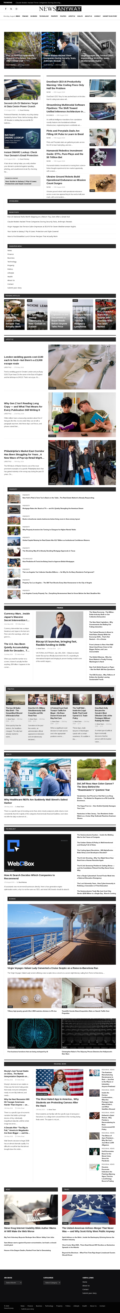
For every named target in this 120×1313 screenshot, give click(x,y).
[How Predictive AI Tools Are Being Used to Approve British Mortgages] (14, 562)
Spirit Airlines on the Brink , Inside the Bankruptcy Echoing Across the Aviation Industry (88, 1238)
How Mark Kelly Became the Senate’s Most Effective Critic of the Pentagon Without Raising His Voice (103, 714)
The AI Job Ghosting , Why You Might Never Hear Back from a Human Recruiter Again (95, 859)
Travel (66, 1189)
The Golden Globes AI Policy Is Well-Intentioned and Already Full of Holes (95, 844)
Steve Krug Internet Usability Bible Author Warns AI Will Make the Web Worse (30, 1229)
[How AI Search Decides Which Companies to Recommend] (37, 853)
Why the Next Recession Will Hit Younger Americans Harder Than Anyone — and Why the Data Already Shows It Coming (16, 1102)
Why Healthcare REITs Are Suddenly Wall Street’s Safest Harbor (36, 801)
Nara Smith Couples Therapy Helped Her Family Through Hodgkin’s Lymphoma (82, 317)
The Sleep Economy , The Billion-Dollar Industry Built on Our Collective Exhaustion (101, 614)
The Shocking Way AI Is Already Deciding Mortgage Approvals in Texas (48, 551)
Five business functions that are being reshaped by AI (28, 1052)
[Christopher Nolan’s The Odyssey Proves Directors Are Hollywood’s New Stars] (89, 1033)
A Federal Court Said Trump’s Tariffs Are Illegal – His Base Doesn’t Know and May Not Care (59, 713)
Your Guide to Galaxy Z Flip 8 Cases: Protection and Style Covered (21, 182)
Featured (11, 1047)
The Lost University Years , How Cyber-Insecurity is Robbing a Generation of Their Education (96, 884)
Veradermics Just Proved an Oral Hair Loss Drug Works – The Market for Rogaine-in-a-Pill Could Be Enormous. (95, 798)
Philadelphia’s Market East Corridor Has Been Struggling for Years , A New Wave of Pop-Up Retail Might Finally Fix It (24, 454)
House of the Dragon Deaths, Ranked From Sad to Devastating (27, 1250)
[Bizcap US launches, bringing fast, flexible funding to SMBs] (59, 624)
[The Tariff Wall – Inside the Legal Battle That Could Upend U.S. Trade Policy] (82, 699)
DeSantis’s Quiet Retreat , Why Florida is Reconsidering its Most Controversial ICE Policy (108, 1122)
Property (54, 16)
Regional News (42, 1094)
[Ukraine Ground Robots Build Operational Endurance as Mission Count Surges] (103, 183)
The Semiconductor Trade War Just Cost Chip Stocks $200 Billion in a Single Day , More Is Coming (96, 892)
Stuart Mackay (11, 65)
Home (84, 1282)
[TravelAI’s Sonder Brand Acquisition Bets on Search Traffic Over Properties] (89, 993)
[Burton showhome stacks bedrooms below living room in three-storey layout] (14, 520)
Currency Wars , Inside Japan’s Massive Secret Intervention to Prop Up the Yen (17, 617)
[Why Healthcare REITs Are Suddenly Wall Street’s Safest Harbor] (37, 777)
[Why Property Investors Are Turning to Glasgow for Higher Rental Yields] (14, 530)
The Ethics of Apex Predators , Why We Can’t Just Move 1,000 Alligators (108, 1140)
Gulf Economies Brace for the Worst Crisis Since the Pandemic (108, 1156)
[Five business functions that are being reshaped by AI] (35, 1033)
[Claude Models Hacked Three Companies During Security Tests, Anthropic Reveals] (60, 50)
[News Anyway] (60, 8)
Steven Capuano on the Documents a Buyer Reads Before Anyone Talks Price (59, 319)
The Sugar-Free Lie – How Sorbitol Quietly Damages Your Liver (96, 807)
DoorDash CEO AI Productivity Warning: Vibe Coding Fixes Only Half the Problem (65, 85)
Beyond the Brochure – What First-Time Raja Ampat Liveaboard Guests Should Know (88, 1254)
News (18, 16)
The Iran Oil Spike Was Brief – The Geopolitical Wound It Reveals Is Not (14, 712)
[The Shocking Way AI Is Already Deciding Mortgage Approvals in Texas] (14, 552)
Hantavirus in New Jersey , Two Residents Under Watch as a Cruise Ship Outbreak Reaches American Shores (96, 816)
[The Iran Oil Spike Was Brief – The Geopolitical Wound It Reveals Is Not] (15, 699)
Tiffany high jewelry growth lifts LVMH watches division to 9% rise (32, 1011)
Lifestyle (71, 16)
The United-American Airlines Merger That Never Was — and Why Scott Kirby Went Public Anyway (88, 1229)
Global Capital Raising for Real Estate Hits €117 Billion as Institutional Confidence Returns (56, 540)
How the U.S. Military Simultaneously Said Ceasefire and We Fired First (36, 712)
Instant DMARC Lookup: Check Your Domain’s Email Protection (21, 154)
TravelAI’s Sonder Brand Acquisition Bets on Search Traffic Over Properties (85, 1012)
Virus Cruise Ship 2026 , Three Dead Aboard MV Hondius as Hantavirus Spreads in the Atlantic (88, 1246)
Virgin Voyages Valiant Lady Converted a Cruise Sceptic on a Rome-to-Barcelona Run (53, 968)
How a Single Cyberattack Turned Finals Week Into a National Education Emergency (96, 877)
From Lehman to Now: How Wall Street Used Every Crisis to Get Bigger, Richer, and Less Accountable (101, 648)
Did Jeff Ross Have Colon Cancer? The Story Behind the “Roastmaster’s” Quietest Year (95, 786)
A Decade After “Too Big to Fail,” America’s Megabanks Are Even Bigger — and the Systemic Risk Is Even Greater (16, 1130)
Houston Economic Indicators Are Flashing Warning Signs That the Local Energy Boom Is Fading (108, 1174)
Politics (63, 16)
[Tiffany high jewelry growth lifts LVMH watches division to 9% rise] (35, 993)
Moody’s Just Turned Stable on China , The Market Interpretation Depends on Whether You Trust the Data (16, 1074)
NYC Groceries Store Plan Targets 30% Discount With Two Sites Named (105, 319)
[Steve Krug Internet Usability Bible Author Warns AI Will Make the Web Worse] (31, 1210)
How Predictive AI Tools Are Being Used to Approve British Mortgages (48, 561)
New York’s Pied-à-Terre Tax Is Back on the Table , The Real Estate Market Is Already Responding (58, 498)
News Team (41, 648)
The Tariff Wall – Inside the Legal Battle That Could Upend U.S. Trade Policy (80, 713)
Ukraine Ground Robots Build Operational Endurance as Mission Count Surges (66, 180)
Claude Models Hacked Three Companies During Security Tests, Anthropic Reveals (39, 3)
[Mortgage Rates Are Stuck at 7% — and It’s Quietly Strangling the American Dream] (14, 509)
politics (11, 689)
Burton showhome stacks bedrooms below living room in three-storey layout (51, 519)
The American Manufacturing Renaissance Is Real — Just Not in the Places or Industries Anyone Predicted (108, 1079)
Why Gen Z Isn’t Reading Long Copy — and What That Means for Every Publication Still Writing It (23, 406)
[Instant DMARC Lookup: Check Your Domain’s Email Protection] (22, 138)
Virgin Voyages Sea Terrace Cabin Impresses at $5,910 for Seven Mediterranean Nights (97, 58)
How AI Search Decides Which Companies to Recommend (29, 877)
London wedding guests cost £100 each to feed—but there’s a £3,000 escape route (23, 360)
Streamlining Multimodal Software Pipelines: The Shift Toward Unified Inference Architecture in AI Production (66, 108)
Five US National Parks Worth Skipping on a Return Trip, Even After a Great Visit (21, 58)
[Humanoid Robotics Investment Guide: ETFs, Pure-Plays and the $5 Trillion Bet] (103, 157)
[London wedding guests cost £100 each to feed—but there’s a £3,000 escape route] (82, 367)
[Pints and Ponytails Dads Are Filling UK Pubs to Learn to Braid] (103, 137)
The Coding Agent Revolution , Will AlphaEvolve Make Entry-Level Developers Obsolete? (95, 851)
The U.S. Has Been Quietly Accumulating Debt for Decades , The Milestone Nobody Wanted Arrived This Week (17, 647)
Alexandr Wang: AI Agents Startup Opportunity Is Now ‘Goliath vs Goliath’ (37, 319)
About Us (88, 16)
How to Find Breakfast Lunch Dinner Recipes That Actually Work (32, 236)
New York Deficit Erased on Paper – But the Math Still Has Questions (102, 668)
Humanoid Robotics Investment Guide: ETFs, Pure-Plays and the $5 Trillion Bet (65, 154)
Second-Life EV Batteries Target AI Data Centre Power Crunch (21, 105)
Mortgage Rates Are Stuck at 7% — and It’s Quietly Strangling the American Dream (52, 508)
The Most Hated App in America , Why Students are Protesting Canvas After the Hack (57, 1102)
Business (33, 16)
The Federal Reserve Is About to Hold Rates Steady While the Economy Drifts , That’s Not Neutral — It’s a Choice (101, 635)
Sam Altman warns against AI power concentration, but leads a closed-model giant (30, 1244)
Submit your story (110, 16)
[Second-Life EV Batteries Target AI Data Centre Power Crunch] (22, 89)
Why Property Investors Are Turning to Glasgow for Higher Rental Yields (49, 530)
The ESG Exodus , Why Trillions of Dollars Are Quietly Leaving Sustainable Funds (102, 677)
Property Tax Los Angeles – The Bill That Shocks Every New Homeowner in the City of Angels (57, 583)
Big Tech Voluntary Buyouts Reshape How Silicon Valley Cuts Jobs (29, 1237)
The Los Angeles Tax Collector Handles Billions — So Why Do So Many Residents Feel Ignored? (58, 572)
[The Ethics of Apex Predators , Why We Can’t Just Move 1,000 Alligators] (94, 1135)
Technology (44, 16)
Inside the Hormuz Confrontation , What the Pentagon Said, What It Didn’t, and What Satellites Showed (108, 1101)
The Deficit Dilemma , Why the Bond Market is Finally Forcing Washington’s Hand (100, 659)
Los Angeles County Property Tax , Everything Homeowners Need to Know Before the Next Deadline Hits (61, 593)
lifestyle (9, 339)
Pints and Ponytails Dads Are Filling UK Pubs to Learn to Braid (65, 132)
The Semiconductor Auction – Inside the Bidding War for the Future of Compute (95, 836)
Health (80, 16)
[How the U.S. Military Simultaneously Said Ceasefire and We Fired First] (37, 699)
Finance (25, 16)
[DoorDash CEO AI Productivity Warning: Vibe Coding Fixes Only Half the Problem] (103, 88)
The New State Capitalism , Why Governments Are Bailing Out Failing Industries (101, 624)
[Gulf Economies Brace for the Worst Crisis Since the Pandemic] (94, 1151)
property (13, 489)
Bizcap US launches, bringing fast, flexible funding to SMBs (56, 643)
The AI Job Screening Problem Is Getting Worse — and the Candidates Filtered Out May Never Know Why (95, 868)
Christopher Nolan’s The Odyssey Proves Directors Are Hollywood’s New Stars (87, 1053)
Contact (97, 16)
